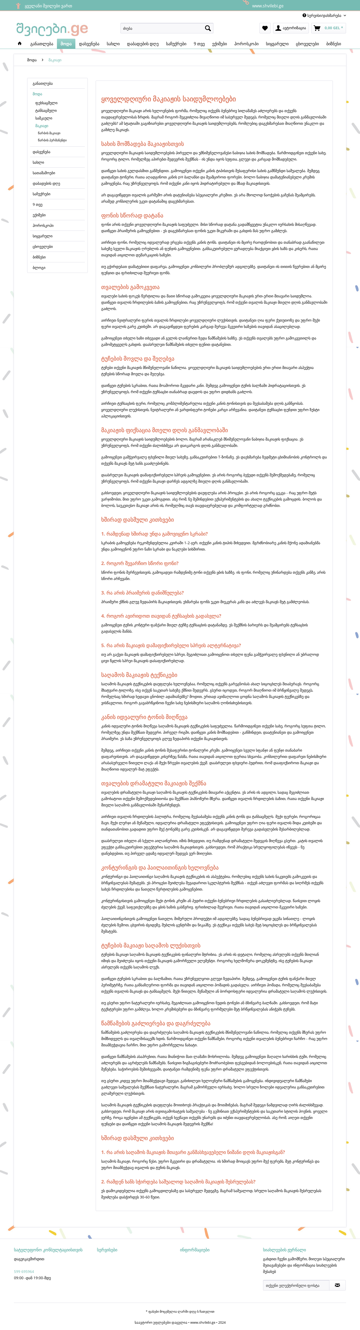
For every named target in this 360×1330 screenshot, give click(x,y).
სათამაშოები (44, 172)
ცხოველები (43, 246)
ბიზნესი (39, 256)
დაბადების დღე (46, 183)
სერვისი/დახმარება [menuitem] (324, 15)
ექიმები (39, 214)
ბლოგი (39, 267)
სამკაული (43, 118)
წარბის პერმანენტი (52, 140)
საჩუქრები (41, 193)
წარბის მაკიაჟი (49, 133)
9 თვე (37, 204)
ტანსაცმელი (46, 110)
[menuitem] (166, 28)
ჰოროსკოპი (43, 225)
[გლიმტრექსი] (20, 44)
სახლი (38, 162)
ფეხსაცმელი (46, 102)
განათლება (43, 83)
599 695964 (24, 1271)
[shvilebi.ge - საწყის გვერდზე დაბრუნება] (52, 29)
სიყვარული (42, 235)
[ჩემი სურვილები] (265, 28)
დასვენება (41, 151)
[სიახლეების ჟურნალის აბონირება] (337, 1285)
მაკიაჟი (41, 125)
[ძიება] (207, 28)
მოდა (37, 93)
